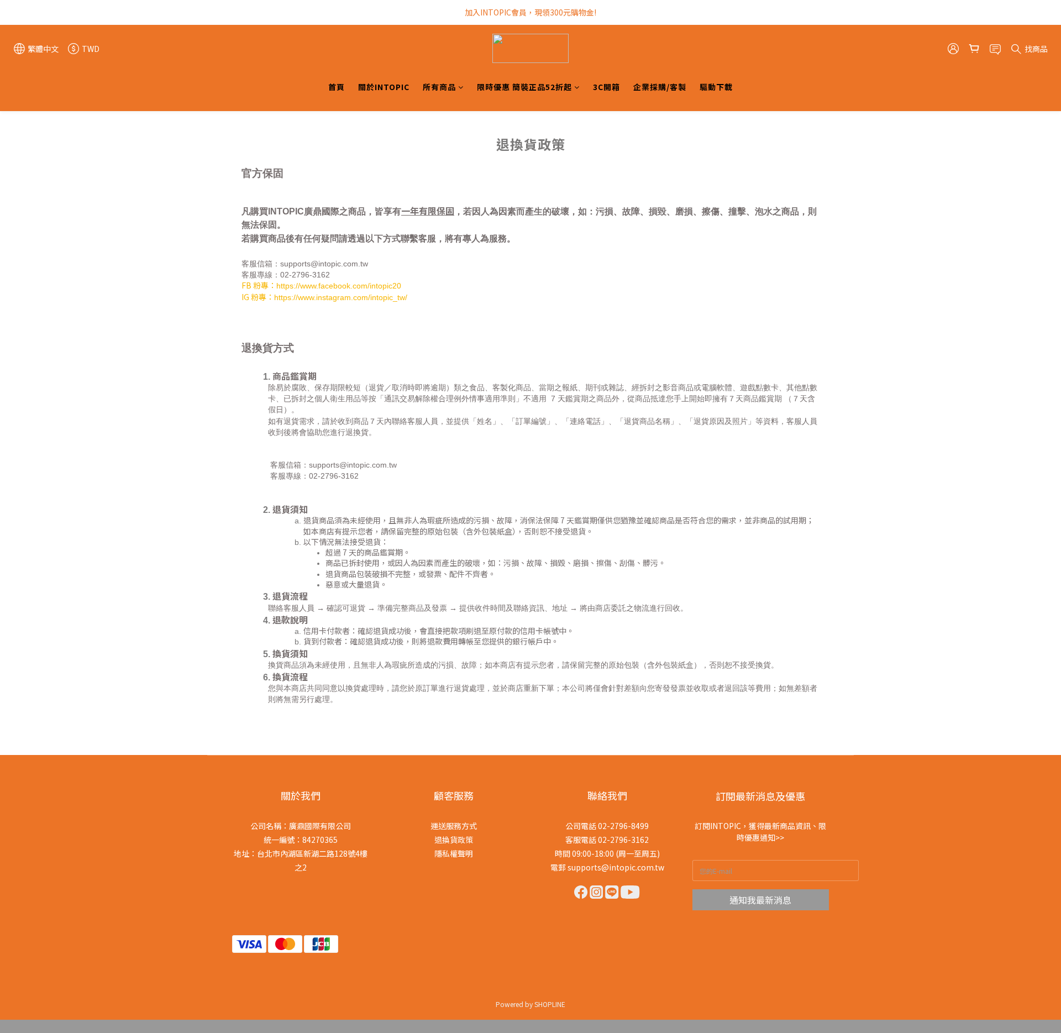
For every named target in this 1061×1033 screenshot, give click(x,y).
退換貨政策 (453, 839)
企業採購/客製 (659, 86)
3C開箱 (606, 86)
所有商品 (439, 86)
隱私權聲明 (453, 853)
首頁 (336, 86)
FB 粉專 (255, 285)
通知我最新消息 (760, 899)
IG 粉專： (257, 296)
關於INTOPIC (383, 86)
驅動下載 (716, 86)
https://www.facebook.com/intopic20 (338, 285)
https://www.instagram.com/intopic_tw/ (340, 297)
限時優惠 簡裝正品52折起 (524, 86)
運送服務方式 (453, 825)
